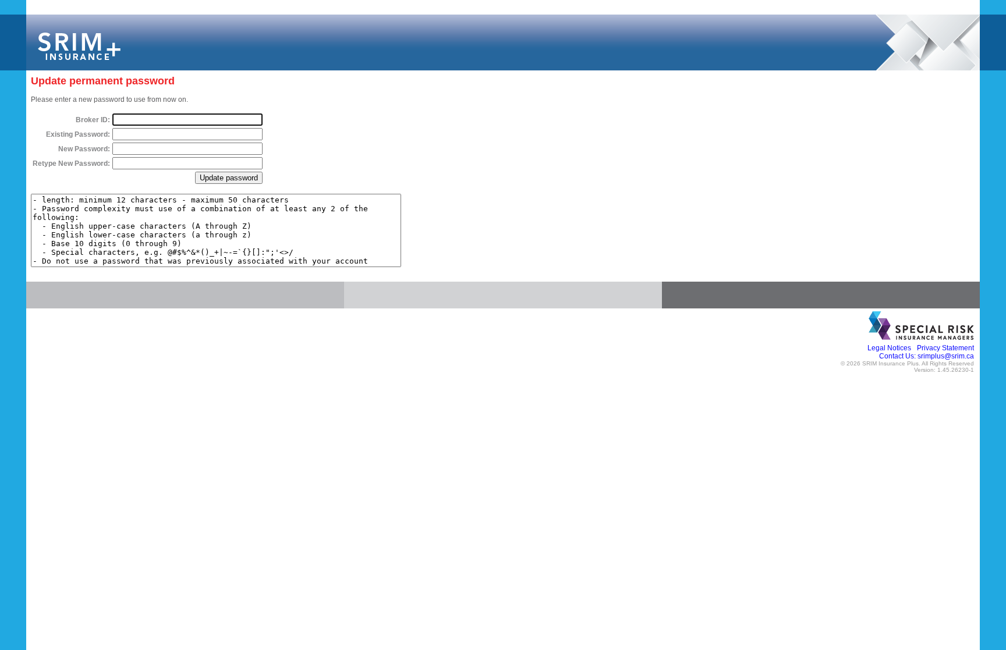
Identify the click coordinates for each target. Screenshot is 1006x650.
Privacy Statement (945, 348)
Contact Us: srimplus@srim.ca (926, 356)
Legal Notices (889, 348)
